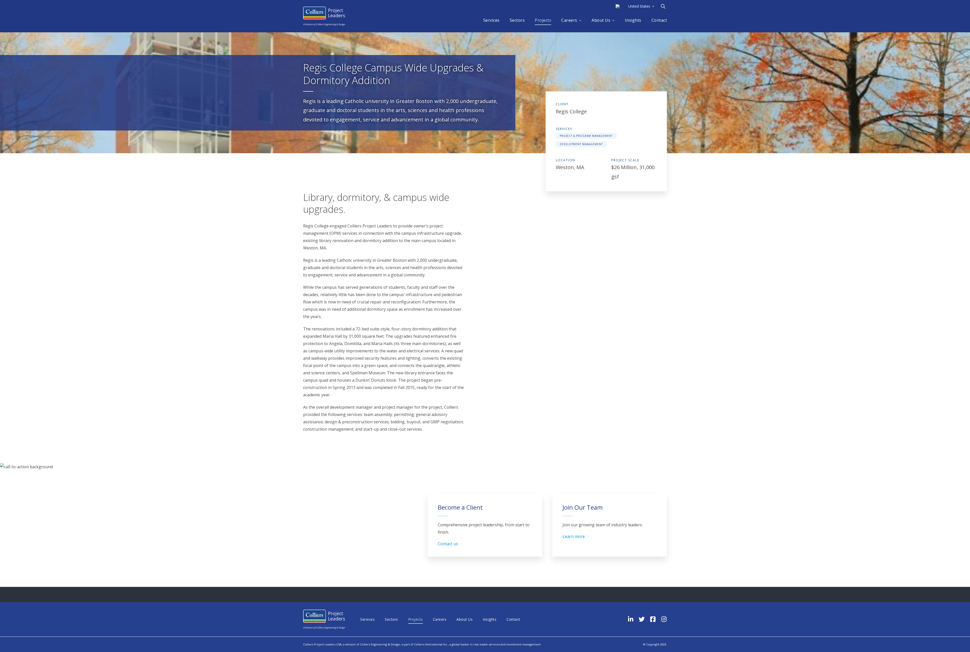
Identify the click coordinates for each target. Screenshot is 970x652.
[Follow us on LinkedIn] (630, 619)
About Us (601, 20)
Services (491, 20)
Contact (659, 20)
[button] (635, 6)
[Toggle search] (663, 6)
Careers (569, 20)
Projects (543, 20)
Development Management (581, 144)
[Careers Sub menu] (580, 20)
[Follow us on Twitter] (642, 619)
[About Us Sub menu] (613, 20)
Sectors (517, 20)
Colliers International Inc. (431, 644)
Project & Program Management (586, 136)
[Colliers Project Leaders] (324, 16)
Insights (633, 20)
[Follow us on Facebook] (653, 619)
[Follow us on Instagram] (664, 619)
